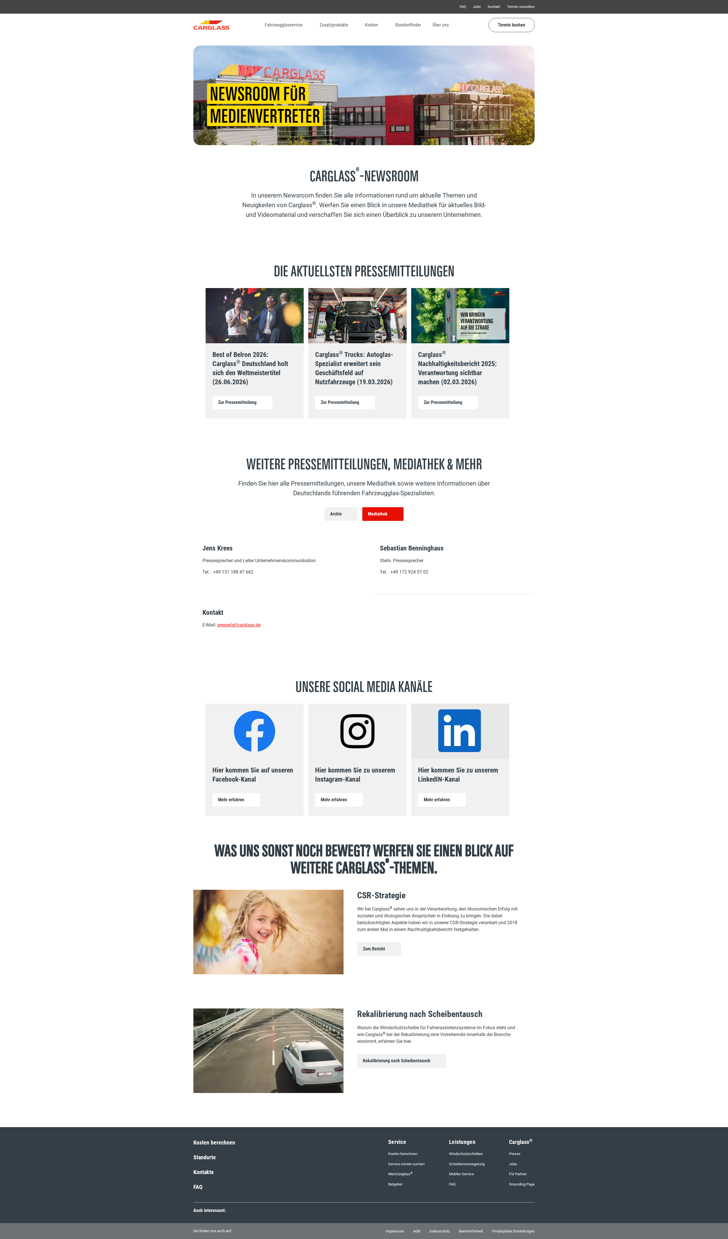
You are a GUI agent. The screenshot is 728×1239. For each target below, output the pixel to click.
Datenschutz (439, 1231)
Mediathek (378, 514)
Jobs (477, 7)
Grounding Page (522, 1184)
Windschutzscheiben (466, 1154)
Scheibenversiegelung (467, 1164)
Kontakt (494, 7)
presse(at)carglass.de (238, 625)
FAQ (463, 7)
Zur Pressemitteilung (237, 402)
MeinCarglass (400, 1173)
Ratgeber (395, 1184)
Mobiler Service (461, 1174)
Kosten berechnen (214, 1142)
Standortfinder (408, 25)
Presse (514, 1154)
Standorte (204, 1157)
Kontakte (203, 1172)
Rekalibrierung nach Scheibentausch (396, 1060)
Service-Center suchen (406, 1164)
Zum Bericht (374, 949)
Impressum (395, 1231)
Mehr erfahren (231, 799)
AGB (416, 1231)
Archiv (336, 514)
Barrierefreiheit (471, 1231)
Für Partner (518, 1174)
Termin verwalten (521, 7)
